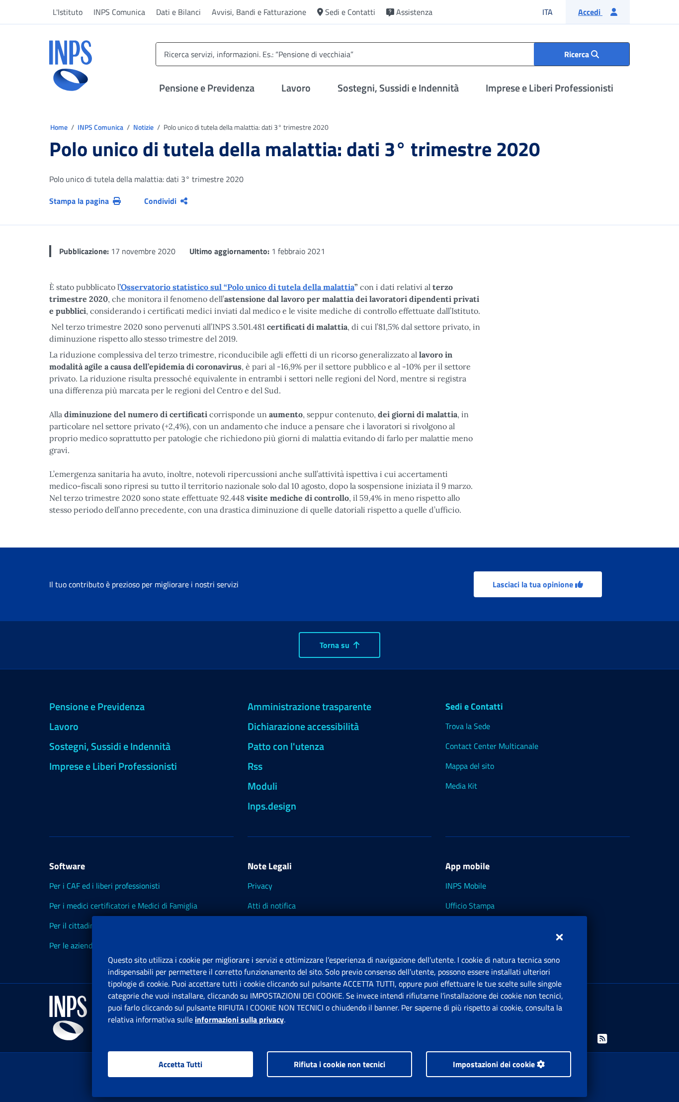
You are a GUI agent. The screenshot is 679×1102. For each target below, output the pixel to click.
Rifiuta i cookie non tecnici (339, 1064)
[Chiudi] (559, 937)
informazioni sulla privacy (239, 1019)
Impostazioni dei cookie (495, 1064)
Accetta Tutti (180, 1064)
